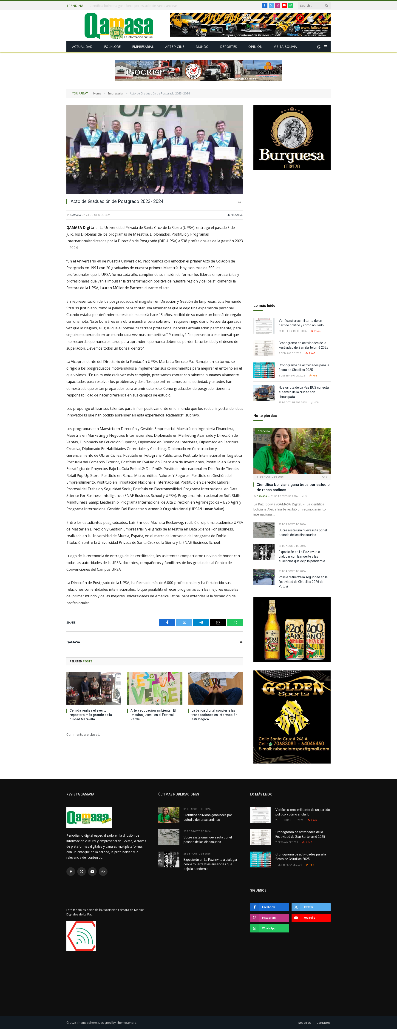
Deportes (228, 46)
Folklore (112, 46)
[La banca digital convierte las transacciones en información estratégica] (215, 688)
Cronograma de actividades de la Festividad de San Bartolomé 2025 (304, 345)
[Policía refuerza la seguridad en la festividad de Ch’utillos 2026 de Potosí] (264, 577)
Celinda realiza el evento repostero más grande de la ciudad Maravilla (91, 715)
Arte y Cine (174, 46)
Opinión (255, 46)
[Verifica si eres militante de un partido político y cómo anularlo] (264, 326)
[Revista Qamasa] (118, 25)
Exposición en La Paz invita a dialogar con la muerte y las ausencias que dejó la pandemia (302, 556)
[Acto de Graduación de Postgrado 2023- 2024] (154, 149)
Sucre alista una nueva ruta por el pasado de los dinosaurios (134, 6)
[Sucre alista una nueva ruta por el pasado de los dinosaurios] (264, 530)
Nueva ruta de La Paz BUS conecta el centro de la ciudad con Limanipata (304, 392)
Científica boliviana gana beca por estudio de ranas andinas (293, 487)
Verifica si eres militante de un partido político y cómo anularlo (301, 323)
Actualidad (82, 46)
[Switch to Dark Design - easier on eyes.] (319, 46)
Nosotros (304, 1022)
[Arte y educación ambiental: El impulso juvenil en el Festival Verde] (154, 688)
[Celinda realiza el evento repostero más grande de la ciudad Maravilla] (93, 688)
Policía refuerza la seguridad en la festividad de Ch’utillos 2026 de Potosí (303, 581)
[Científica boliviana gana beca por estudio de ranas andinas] (292, 451)
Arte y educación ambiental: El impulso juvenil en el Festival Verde (153, 715)
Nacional (264, 430)
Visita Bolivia (285, 46)
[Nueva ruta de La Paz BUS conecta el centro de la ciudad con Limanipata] (264, 393)
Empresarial (143, 46)
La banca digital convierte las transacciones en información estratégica (214, 715)
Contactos (324, 1022)
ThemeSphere (126, 1022)
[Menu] (325, 47)
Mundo (202, 46)
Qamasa (75, 215)
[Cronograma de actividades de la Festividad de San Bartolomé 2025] (264, 348)
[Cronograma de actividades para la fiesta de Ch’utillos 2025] (264, 370)
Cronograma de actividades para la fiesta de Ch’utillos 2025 (304, 367)
